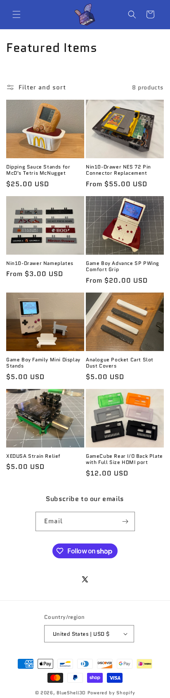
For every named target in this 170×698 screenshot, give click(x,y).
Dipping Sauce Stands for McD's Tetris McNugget (38, 170)
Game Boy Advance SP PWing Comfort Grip (122, 266)
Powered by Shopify (111, 692)
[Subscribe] (125, 521)
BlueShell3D (71, 692)
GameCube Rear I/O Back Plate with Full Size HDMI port (124, 459)
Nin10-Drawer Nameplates (39, 263)
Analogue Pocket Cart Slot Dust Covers (119, 362)
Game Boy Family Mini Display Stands (43, 362)
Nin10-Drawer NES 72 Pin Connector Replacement (118, 170)
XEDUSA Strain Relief (33, 456)
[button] (16, 14)
